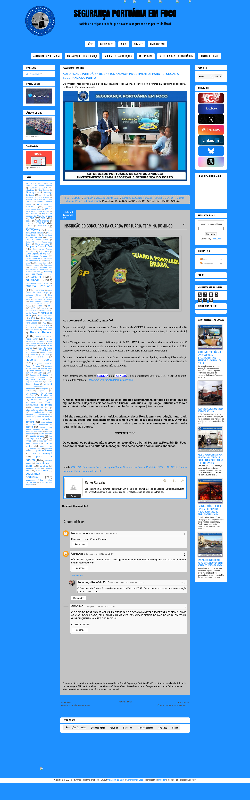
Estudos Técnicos (145, 727)
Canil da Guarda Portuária (39, 231)
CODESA (76, 198)
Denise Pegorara (33, 258)
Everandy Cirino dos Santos (39, 272)
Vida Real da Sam (115, 780)
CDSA (28, 221)
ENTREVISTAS (145, 56)
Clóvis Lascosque (42, 244)
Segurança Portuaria (39, 375)
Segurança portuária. (34, 382)
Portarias (114, 727)
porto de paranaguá (41, 453)
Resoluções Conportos (76, 727)
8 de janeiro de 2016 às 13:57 (104, 533)
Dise (47, 260)
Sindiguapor (30, 388)
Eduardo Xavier (32, 265)
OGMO (32, 318)
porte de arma (46, 446)
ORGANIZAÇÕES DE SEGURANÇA (82, 56)
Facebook (174, 480)
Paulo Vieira (47, 330)
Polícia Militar (32, 339)
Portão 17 (34, 355)
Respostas (77, 575)
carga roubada (46, 422)
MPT (33, 308)
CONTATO (138, 44)
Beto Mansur (31, 214)
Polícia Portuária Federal (87, 201)
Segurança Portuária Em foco (95, 582)
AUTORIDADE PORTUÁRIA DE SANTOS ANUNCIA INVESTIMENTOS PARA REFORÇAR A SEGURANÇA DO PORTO (209, 357)
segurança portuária (33, 475)
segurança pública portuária (39, 480)
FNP (50, 274)
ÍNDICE (123, 44)
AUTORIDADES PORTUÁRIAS (46, 56)
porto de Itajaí (35, 448)
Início (90, 44)
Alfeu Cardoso (43, 190)
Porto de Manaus (36, 343)
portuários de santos (34, 468)
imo (50, 436)
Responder (80, 544)
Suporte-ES (42, 391)
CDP (32, 218)
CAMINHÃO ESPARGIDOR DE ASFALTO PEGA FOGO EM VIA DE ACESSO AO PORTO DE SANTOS (211, 562)
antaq (50, 410)
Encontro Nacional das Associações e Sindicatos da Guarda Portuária (39, 269)
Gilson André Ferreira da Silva (37, 283)
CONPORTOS (33, 230)
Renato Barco (46, 368)
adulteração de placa (35, 410)
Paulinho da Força (45, 327)
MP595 (39, 306)
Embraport (48, 265)
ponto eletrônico (33, 443)
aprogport (29, 414)
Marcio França (31, 313)
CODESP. (29, 226)
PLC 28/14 (30, 327)
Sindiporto (44, 389)
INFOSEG (40, 290)
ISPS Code (162, 727)
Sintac (28, 391)
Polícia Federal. (42, 336)
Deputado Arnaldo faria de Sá (39, 260)
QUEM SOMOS (106, 44)
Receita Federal (39, 359)
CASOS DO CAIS (157, 44)
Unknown (77, 553)
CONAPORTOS (43, 226)
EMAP (28, 263)
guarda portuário (37, 436)
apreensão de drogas (39, 412)
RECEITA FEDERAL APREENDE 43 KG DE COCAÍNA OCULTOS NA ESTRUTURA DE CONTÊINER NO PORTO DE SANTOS (210, 459)
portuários (44, 466)
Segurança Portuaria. (36, 377)
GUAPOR (169, 198)
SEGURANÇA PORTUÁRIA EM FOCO (125, 13)
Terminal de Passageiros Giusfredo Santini (39, 396)
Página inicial (125, 701)
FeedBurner (216, 239)
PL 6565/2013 (42, 325)
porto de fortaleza (44, 451)
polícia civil (42, 441)
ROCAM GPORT (35, 357)
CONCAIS (30, 228)
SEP (39, 373)
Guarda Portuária (39, 286)
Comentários (207, 264)
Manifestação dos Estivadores (37, 310)
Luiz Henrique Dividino (43, 299)
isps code (35, 438)
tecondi (33, 482)
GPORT (158, 198)
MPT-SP (45, 308)
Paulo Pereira (33, 330)
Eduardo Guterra (42, 263)
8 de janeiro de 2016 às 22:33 (129, 583)
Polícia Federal (41, 332)
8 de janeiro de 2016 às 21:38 (99, 554)
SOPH (49, 373)
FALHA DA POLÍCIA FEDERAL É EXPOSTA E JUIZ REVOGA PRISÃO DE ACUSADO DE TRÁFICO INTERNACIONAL (209, 510)
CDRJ (44, 218)
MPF (50, 306)
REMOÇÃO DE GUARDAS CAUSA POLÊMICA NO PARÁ (210, 410)
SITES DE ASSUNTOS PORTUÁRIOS (176, 56)
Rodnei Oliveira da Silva (39, 371)
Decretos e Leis (98, 727)
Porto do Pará (46, 352)
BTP (46, 209)
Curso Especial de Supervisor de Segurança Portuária (39, 255)
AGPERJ (33, 188)
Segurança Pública (35, 379)
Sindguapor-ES (39, 386)
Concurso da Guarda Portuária (137, 198)
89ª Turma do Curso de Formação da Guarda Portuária (39, 184)
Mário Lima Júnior (45, 316)
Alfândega (31, 192)
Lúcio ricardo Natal (33, 304)
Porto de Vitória (45, 348)
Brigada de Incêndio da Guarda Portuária (39, 214)
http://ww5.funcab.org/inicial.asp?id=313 (111, 379)
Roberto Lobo (79, 533)
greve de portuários (34, 431)
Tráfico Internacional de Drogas (39, 403)
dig (46, 429)
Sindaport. (48, 384)
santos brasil (42, 470)
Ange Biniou (44, 195)
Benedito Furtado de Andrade (37, 211)
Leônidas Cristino (33, 295)
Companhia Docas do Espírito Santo (102, 198)
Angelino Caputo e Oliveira (37, 197)
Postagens (206, 259)
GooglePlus (183, 480)
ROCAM (46, 355)
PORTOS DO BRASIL (209, 56)
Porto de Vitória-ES (39, 350)
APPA (44, 188)
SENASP (29, 373)
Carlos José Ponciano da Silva (39, 236)
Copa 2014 (44, 252)
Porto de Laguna (45, 341)
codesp (29, 426)
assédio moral (43, 414)
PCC (44, 322)
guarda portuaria (45, 434)
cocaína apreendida (39, 424)
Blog (164, 480)
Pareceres (127, 727)
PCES (28, 325)
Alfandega (30, 190)
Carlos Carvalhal (95, 482)
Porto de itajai (31, 352)
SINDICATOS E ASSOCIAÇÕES (118, 56)
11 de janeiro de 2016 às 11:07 (99, 606)
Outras (175, 727)
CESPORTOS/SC (42, 221)
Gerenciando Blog (134, 780)
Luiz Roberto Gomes (39, 302)
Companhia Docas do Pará (39, 246)
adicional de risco (40, 408)
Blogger (162, 780)
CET (27, 223)
